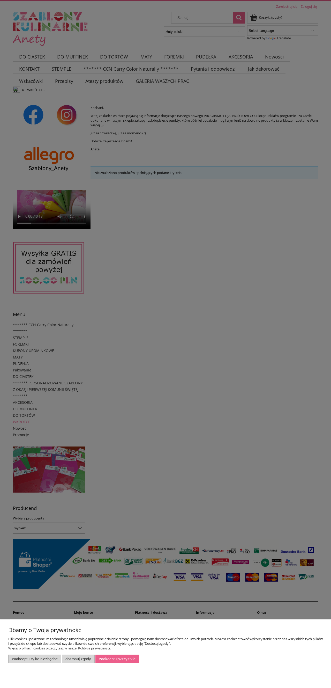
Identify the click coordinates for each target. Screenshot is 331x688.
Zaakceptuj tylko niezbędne (35, 659)
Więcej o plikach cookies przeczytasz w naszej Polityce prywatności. (59, 648)
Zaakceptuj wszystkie (117, 659)
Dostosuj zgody (78, 659)
